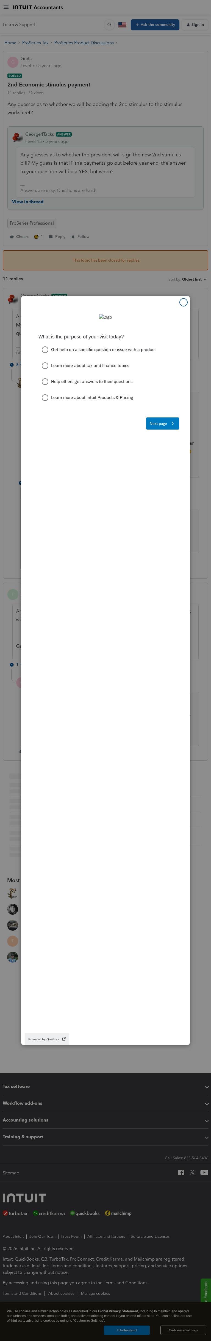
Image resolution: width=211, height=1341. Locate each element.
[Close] (183, 302)
